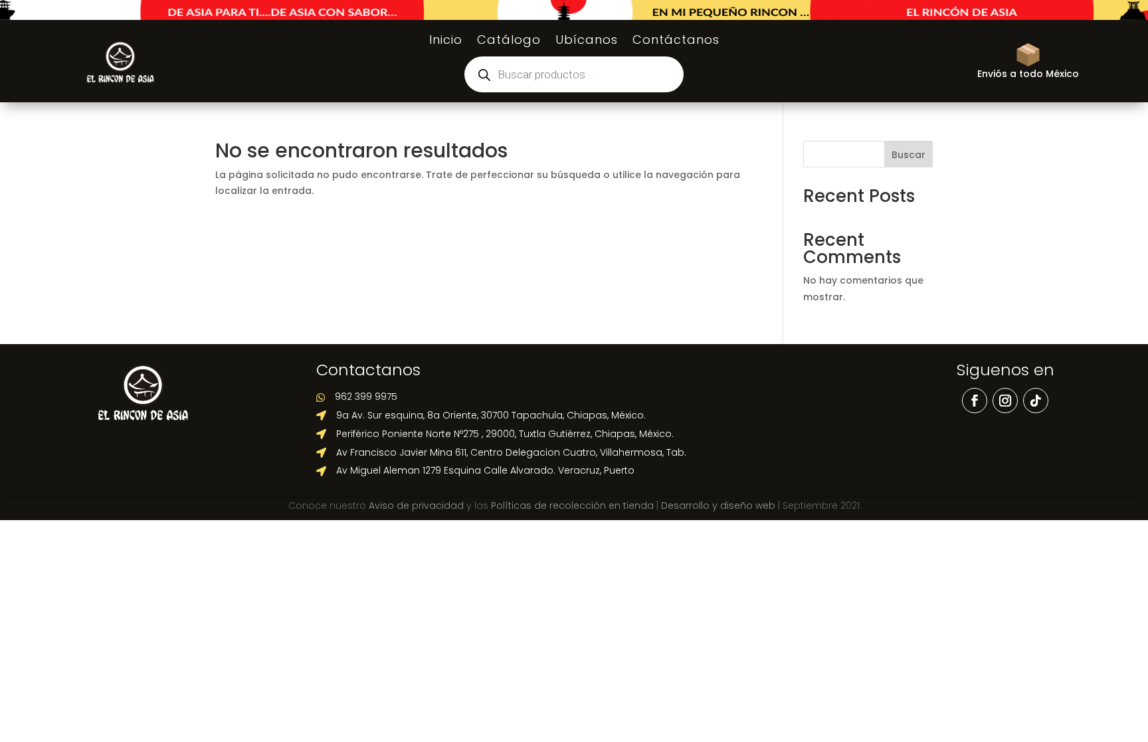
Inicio (445, 41)
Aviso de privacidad (416, 505)
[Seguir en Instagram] (1005, 400)
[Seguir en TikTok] (1035, 400)
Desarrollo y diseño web (718, 505)
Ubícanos (586, 41)
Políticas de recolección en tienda (572, 505)
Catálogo (509, 41)
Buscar (908, 154)
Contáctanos (675, 41)
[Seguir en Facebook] (974, 400)
